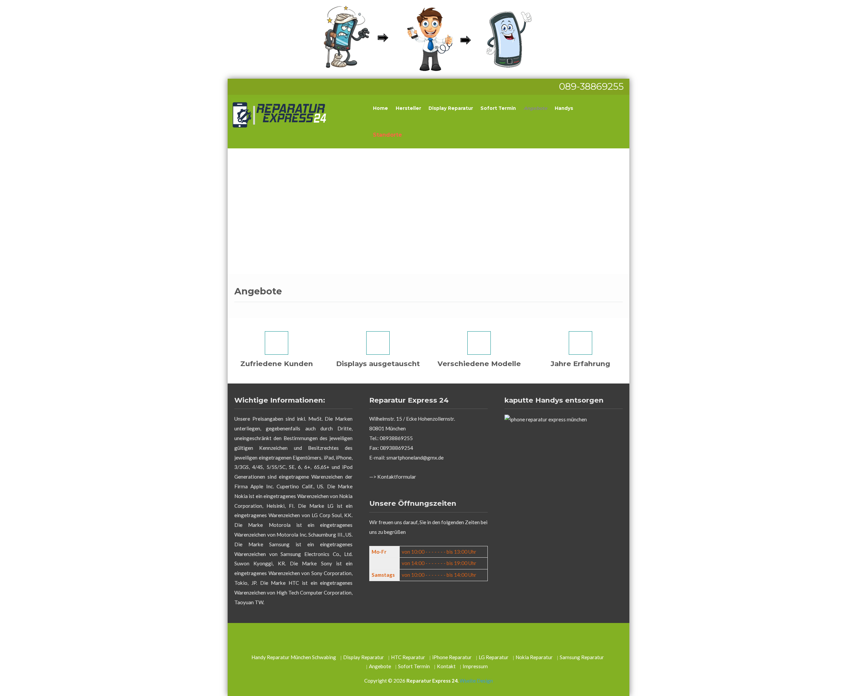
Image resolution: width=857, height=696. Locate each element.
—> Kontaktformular (392, 477)
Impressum (475, 666)
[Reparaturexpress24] (428, 38)
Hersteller (408, 108)
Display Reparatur (450, 108)
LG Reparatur (494, 657)
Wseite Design (476, 681)
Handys (564, 108)
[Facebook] (428, 638)
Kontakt (446, 666)
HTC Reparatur (408, 657)
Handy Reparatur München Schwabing (293, 657)
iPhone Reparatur (452, 657)
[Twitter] (413, 638)
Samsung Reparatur (582, 657)
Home (380, 108)
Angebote (535, 108)
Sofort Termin (498, 108)
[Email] (443, 638)
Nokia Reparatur (534, 657)
